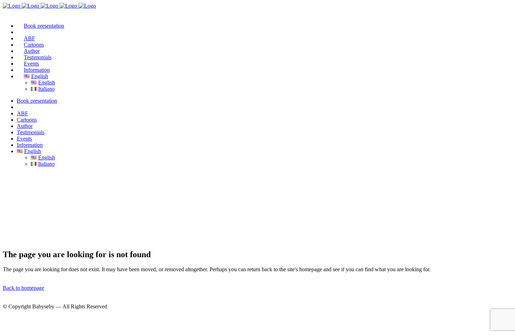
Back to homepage (23, 288)
